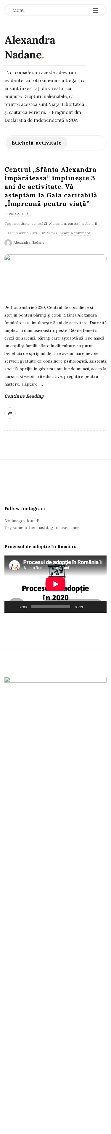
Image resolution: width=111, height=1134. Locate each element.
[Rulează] (12, 607)
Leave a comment (74, 233)
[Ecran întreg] (99, 607)
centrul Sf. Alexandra (48, 223)
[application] (55, 584)
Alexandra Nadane (29, 47)
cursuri (74, 223)
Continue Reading (24, 396)
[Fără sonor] (89, 607)
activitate (22, 223)
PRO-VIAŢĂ (19, 214)
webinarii (89, 223)
